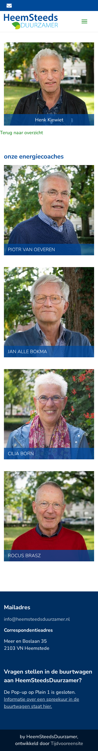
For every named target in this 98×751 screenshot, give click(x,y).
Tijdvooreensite (67, 743)
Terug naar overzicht (21, 132)
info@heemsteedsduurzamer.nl (37, 619)
